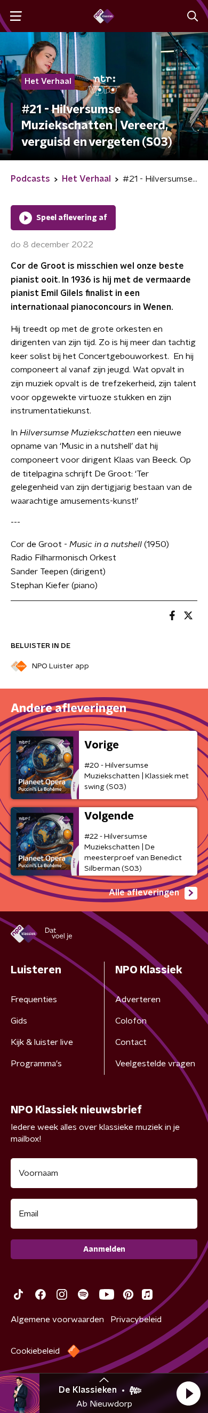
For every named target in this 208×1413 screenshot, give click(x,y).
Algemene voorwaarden (57, 1319)
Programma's (36, 1063)
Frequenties (34, 999)
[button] (188, 1393)
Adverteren (138, 999)
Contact (131, 1042)
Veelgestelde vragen (155, 1063)
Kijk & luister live (42, 1042)
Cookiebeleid (35, 1351)
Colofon (131, 1021)
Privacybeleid (136, 1319)
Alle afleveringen (144, 892)
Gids (19, 1021)
